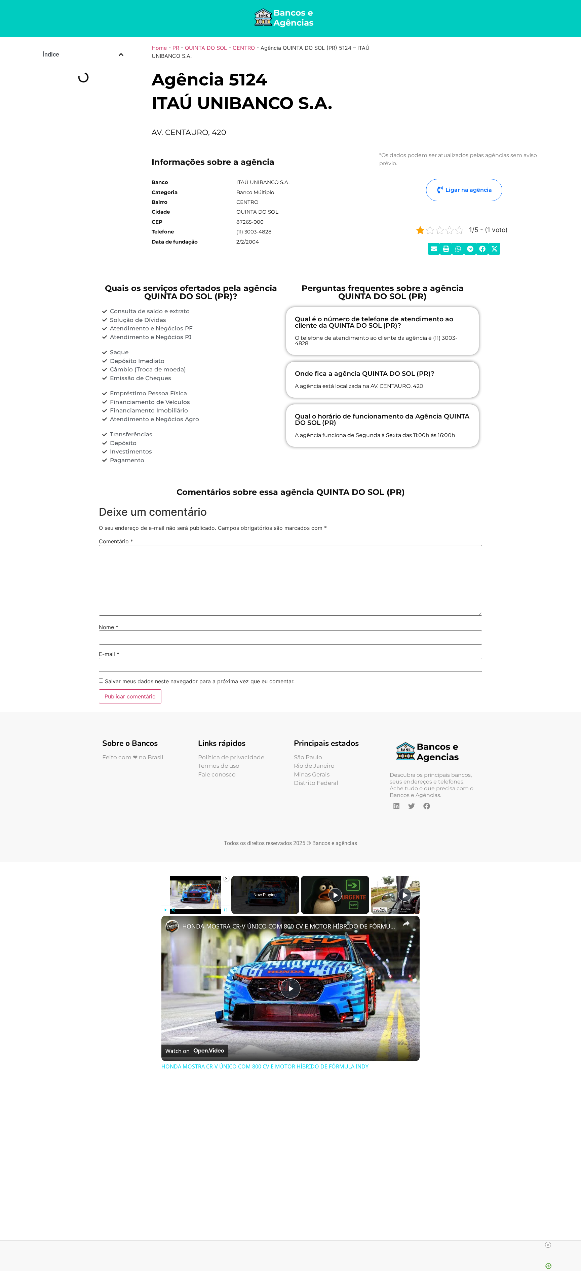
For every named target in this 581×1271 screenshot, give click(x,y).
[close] (548, 1245)
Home (159, 47)
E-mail (109, 654)
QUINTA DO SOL (206, 47)
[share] (406, 923)
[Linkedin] (396, 806)
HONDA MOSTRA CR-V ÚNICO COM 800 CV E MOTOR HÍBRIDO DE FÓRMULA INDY (289, 926)
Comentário (116, 541)
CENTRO (244, 47)
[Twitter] (411, 806)
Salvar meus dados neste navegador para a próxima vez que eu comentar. (200, 681)
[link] (172, 926)
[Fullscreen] (226, 910)
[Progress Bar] (195, 905)
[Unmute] (173, 910)
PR (175, 47)
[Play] (165, 910)
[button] (121, 54)
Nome (108, 627)
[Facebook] (426, 806)
